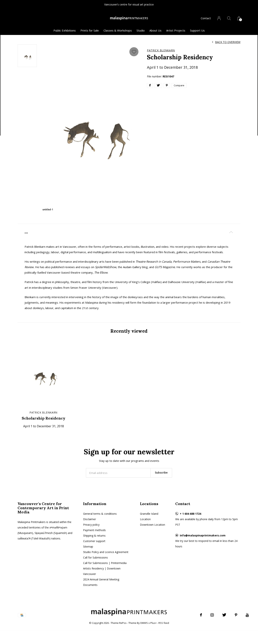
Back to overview (227, 42)
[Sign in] (219, 18)
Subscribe (161, 472)
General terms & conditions (100, 513)
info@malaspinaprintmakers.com (203, 535)
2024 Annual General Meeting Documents (101, 582)
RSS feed (163, 623)
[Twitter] (224, 615)
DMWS (144, 623)
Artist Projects (175, 30)
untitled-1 (47, 209)
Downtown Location (152, 524)
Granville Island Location (149, 516)
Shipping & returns (94, 535)
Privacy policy (91, 524)
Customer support (94, 541)
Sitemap (88, 546)
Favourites (133, 51)
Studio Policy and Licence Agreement (105, 552)
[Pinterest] (236, 615)
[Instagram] (212, 615)
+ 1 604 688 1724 (190, 513)
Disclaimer (89, 519)
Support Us (197, 30)
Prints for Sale (89, 30)
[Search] (229, 18)
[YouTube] (247, 615)
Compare (179, 85)
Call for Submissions (95, 557)
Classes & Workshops (118, 30)
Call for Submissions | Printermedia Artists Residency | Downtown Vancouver (105, 568)
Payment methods (94, 530)
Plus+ (153, 623)
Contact (206, 18)
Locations (149, 503)
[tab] (129, 232)
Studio (141, 30)
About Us (155, 30)
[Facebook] (201, 615)
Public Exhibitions (64, 30)
